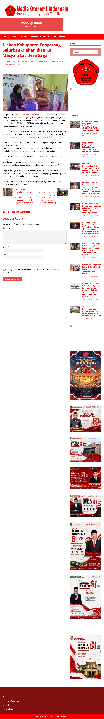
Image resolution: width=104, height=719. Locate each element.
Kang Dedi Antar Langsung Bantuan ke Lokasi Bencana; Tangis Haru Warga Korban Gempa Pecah (91, 146)
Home (4, 36)
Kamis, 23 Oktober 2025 (15, 61)
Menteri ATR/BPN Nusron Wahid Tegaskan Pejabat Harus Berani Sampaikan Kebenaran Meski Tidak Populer (91, 188)
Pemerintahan (9, 64)
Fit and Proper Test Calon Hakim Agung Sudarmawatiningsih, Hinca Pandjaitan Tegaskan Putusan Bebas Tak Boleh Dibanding (91, 290)
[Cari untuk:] (86, 52)
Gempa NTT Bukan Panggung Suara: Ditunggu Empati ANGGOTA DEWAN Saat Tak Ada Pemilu (90, 125)
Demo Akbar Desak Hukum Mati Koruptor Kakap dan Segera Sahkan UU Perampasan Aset (91, 208)
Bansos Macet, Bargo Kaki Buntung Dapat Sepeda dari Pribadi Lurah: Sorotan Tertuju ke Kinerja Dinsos (91, 249)
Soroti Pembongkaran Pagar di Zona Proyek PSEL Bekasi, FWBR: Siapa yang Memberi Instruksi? (91, 269)
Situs (4, 262)
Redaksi (24, 36)
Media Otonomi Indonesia (37, 61)
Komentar (7, 228)
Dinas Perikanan (57, 61)
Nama (5, 247)
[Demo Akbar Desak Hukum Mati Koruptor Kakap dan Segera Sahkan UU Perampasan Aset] (75, 209)
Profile (14, 36)
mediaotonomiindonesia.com (27, 114)
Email (5, 254)
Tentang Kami (59, 36)
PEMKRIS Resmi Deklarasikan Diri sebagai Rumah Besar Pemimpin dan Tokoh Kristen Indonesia (91, 168)
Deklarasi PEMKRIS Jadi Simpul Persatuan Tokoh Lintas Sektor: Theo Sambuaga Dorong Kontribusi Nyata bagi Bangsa (91, 227)
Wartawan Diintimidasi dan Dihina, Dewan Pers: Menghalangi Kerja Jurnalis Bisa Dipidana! (91, 311)
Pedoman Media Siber (40, 36)
